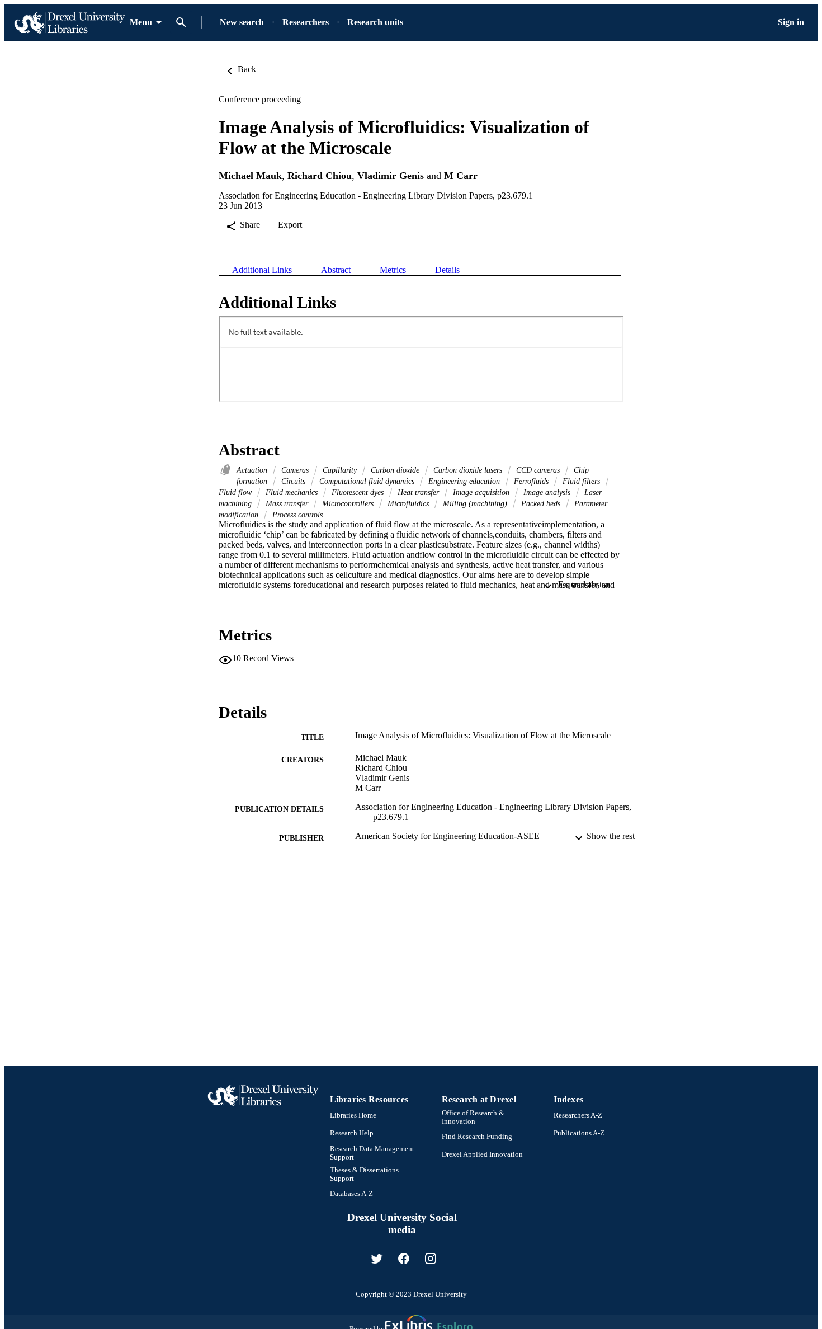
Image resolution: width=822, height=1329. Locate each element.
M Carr (461, 175)
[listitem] (376, 1258)
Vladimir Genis (390, 175)
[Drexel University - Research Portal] (69, 22)
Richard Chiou (319, 175)
